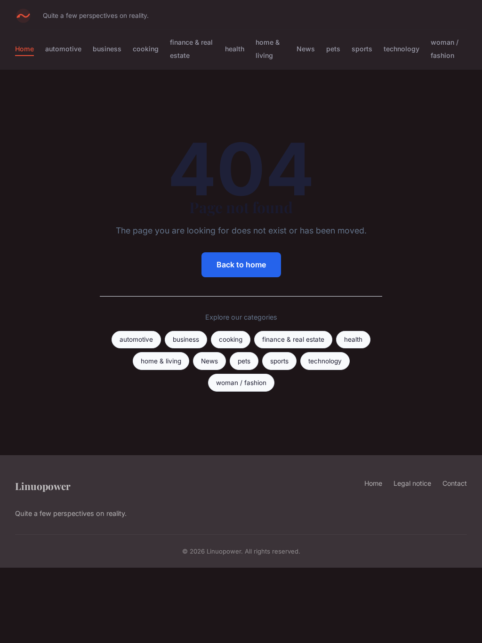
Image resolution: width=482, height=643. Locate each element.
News (306, 49)
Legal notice (412, 483)
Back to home (241, 264)
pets (333, 49)
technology (401, 49)
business (107, 49)
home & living (268, 48)
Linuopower (43, 485)
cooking (146, 49)
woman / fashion (444, 48)
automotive (63, 49)
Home (24, 49)
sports (362, 49)
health (234, 49)
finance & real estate (293, 339)
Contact (454, 483)
